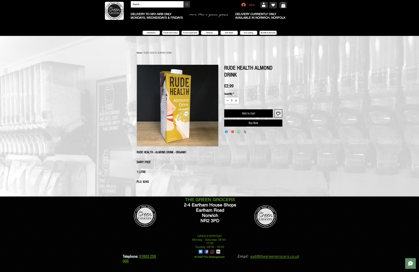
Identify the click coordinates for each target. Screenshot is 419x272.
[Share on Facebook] (226, 132)
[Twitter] (200, 251)
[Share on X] (245, 132)
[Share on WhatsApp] (239, 132)
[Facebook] (206, 251)
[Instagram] (212, 251)
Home (139, 52)
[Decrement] (227, 100)
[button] (283, 5)
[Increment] (236, 100)
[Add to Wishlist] (278, 113)
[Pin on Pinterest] (233, 132)
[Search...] (186, 4)
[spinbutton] (232, 100)
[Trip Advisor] (218, 251)
